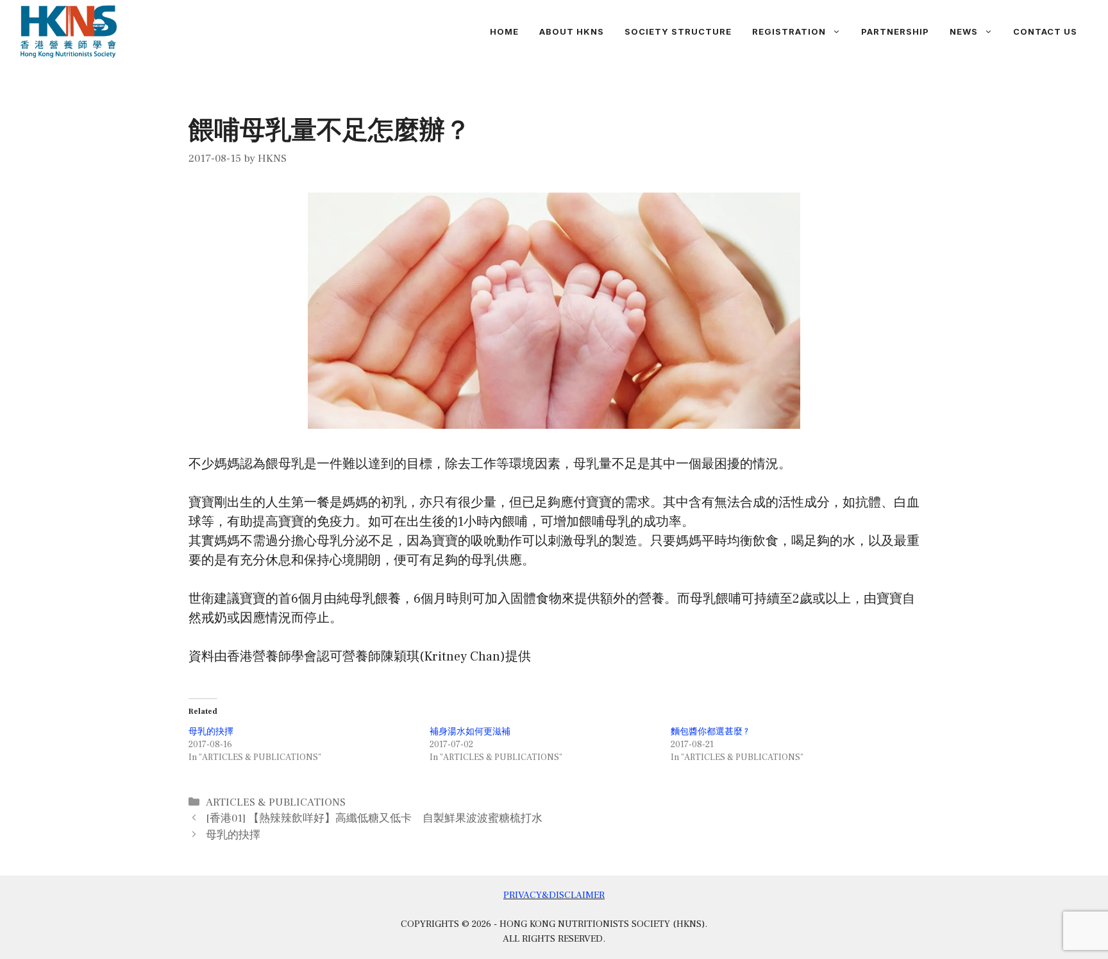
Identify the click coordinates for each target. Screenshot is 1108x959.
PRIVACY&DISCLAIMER (554, 895)
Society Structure (678, 31)
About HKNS (571, 31)
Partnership (895, 31)
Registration (789, 31)
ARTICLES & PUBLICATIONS (276, 802)
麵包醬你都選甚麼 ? (709, 732)
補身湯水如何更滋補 (470, 732)
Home (504, 31)
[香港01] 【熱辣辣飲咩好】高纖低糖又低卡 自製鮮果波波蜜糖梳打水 (374, 818)
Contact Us (1045, 31)
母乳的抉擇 (211, 732)
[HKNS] (69, 30)
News (964, 31)
